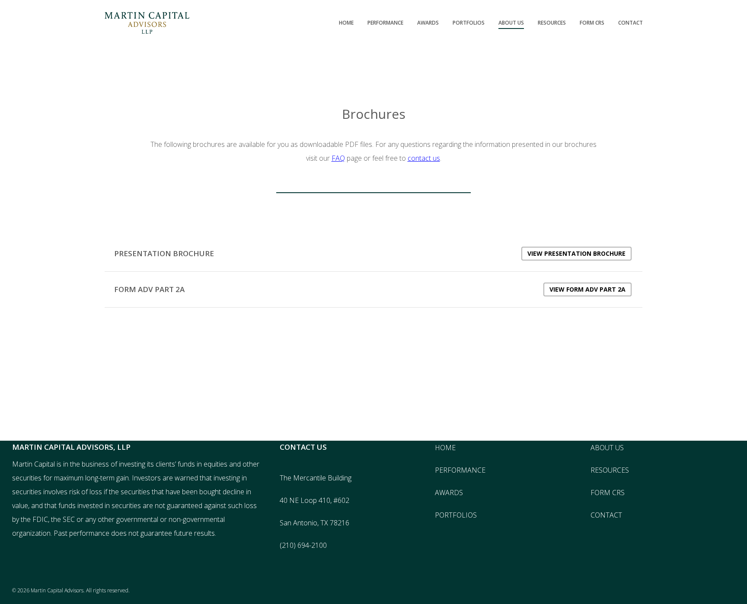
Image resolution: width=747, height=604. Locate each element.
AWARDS (449, 492)
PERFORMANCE (460, 470)
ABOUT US (607, 447)
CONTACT (606, 515)
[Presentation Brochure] (373, 253)
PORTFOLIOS (456, 515)
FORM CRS (608, 492)
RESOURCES (610, 470)
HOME (445, 447)
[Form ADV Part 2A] (373, 289)
